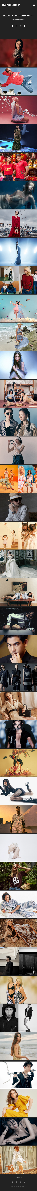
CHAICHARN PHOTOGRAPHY (11, 5)
